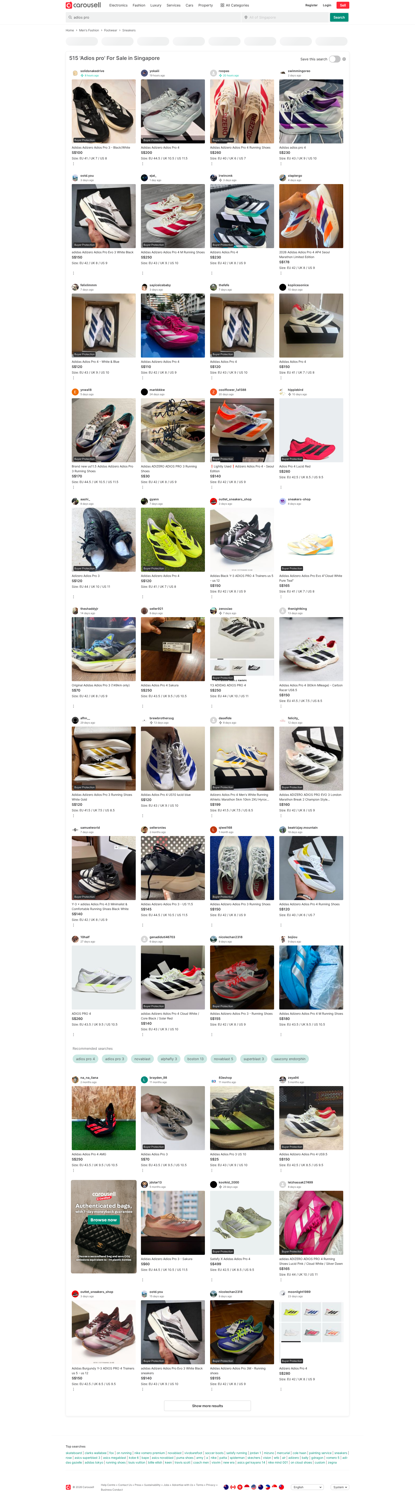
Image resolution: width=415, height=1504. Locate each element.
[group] (104, 1226)
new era (229, 1462)
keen (168, 1462)
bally (305, 1457)
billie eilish (155, 1462)
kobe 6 (134, 1457)
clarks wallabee (96, 1453)
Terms (199, 1484)
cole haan (299, 1453)
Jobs (166, 1484)
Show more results (207, 1406)
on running (124, 1453)
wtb (276, 1457)
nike (214, 1457)
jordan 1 (255, 1453)
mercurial (283, 1453)
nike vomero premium (149, 1453)
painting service (320, 1453)
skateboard (74, 1453)
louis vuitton (136, 1462)
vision (267, 1457)
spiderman (237, 1457)
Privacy (210, 1484)
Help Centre (108, 1484)
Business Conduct (112, 1489)
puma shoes (184, 1457)
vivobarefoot (193, 1453)
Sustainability (152, 1484)
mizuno (269, 1453)
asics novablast (163, 1457)
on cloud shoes (301, 1462)
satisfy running (236, 1453)
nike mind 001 (278, 1462)
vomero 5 (333, 1457)
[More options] (73, 164)
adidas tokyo (94, 1462)
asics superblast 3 (87, 1457)
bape (145, 1457)
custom (320, 1462)
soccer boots (214, 1453)
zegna (332, 1462)
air (284, 1457)
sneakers (340, 1453)
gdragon (317, 1457)
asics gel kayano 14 (251, 1462)
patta (223, 1457)
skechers (253, 1457)
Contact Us (125, 1484)
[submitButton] (339, 17)
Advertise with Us (182, 1484)
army (199, 1457)
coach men (201, 1462)
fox (111, 1453)
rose (69, 1457)
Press (138, 1484)
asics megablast (114, 1457)
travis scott (182, 1462)
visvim (216, 1462)
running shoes (116, 1462)
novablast (175, 1453)
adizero (293, 1457)
